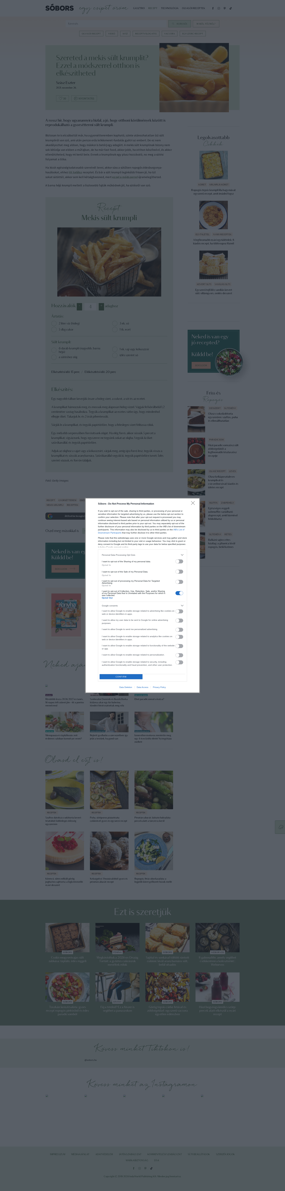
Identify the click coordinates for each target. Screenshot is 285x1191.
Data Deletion (125, 687)
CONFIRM (121, 677)
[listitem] (142, 554)
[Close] (194, 504)
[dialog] (142, 595)
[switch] (179, 561)
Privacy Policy (159, 687)
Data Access (142, 687)
